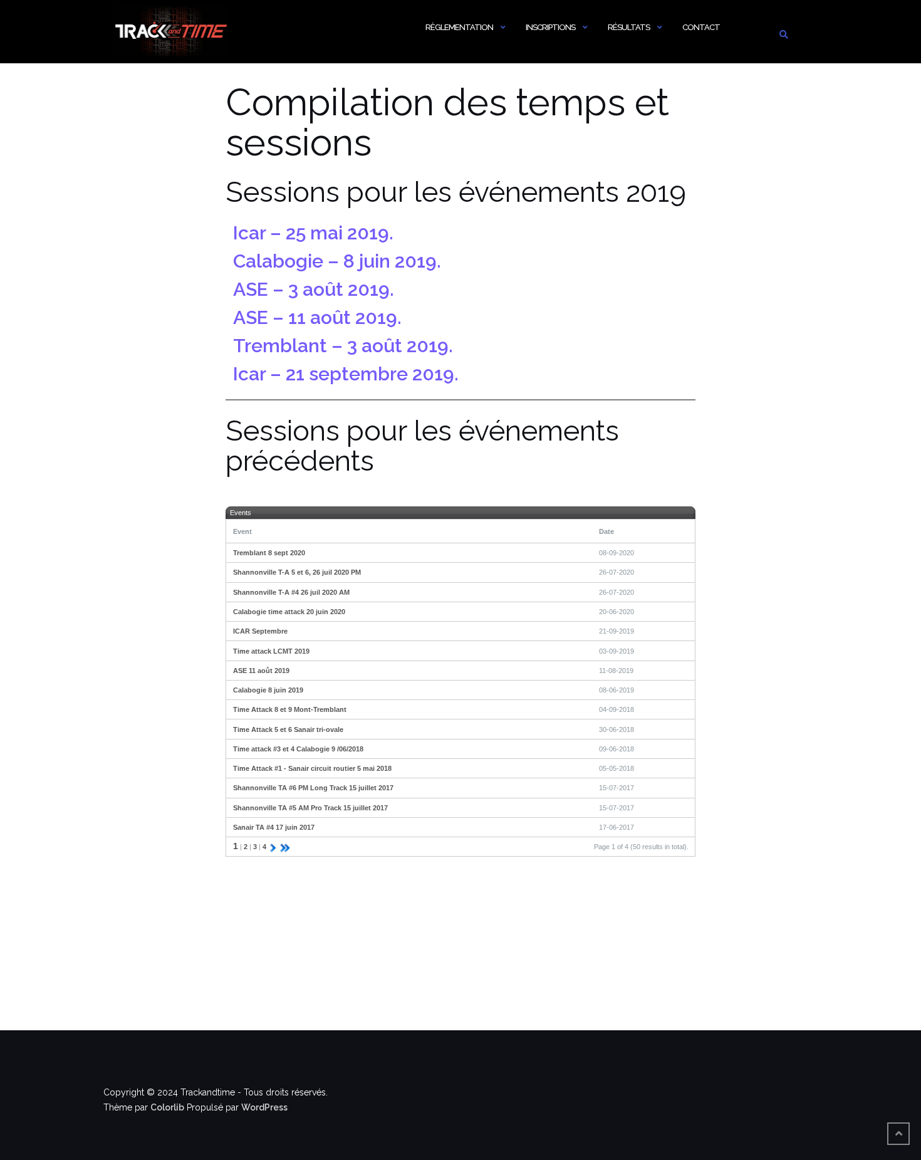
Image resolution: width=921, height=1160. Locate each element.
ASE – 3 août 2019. (313, 289)
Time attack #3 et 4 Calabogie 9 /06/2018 (298, 749)
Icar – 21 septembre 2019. (346, 374)
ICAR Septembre (260, 631)
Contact (701, 27)
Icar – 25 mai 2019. (313, 233)
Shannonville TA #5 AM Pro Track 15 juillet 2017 (310, 808)
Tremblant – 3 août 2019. (343, 346)
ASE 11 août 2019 (261, 670)
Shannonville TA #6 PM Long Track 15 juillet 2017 (313, 788)
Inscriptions (550, 27)
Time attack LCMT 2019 (271, 651)
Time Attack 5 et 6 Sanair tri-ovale (288, 729)
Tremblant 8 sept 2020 (269, 552)
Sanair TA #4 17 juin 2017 (274, 827)
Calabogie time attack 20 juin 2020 (289, 611)
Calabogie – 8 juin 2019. (337, 261)
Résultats (629, 27)
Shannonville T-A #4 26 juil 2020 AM (291, 592)
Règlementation (459, 27)
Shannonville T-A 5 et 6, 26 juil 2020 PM (297, 572)
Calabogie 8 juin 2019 (268, 690)
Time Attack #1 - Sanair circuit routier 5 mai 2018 (312, 768)
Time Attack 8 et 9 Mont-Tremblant (289, 709)
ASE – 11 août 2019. (317, 317)
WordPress (264, 1107)
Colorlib (167, 1107)
